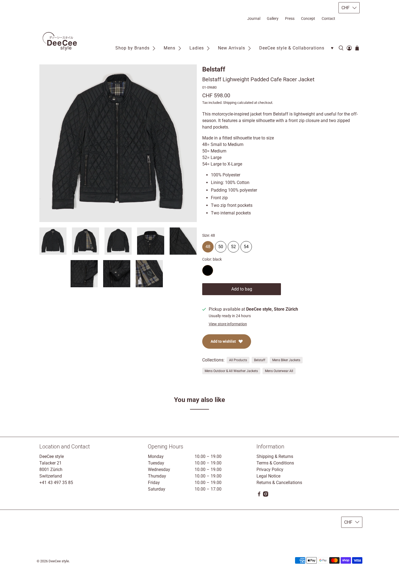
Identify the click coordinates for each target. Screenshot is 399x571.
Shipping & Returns (274, 456)
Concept (308, 18)
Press (289, 18)
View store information (228, 324)
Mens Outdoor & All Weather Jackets (231, 371)
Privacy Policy (269, 469)
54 (246, 245)
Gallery (272, 18)
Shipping (229, 103)
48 (207, 245)
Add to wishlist (223, 341)
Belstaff (213, 69)
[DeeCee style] (60, 41)
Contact (328, 18)
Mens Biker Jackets (286, 360)
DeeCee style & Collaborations (291, 48)
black (207, 270)
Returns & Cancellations (279, 482)
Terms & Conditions (275, 463)
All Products (238, 360)
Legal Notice (268, 476)
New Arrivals (231, 48)
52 (233, 245)
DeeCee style (59, 561)
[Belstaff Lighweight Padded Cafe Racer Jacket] (118, 143)
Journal (253, 18)
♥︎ (332, 48)
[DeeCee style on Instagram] (265, 495)
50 (220, 245)
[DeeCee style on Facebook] (259, 495)
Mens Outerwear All (279, 371)
